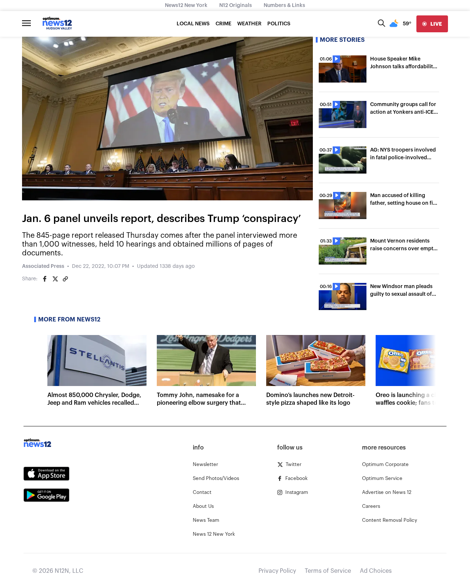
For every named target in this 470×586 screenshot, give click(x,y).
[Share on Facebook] (45, 279)
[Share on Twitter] (55, 279)
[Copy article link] (65, 279)
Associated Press (43, 266)
